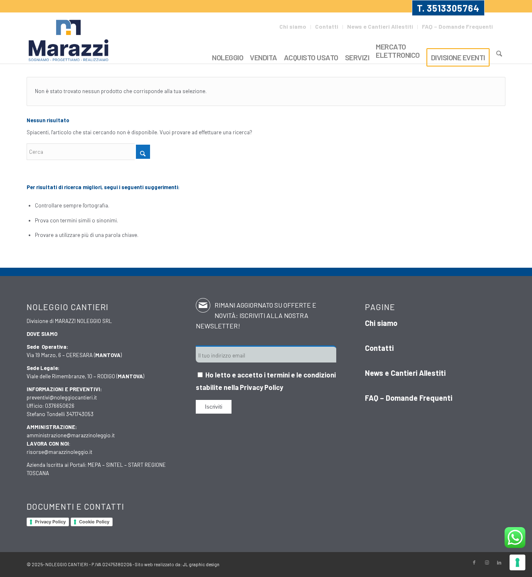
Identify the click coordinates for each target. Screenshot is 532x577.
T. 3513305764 (448, 7)
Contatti (326, 26)
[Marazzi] (69, 41)
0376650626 (59, 405)
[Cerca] (499, 54)
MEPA (94, 464)
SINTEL (114, 464)
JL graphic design (201, 564)
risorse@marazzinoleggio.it (59, 452)
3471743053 (80, 414)
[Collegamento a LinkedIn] (499, 562)
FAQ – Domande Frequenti (457, 26)
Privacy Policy (50, 522)
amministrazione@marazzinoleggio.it (71, 435)
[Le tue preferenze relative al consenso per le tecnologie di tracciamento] (517, 562)
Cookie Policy (94, 522)
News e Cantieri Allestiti (380, 26)
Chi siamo (292, 26)
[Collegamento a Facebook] (474, 562)
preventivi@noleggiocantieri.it (62, 397)
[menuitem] (293, 27)
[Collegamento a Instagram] (486, 562)
